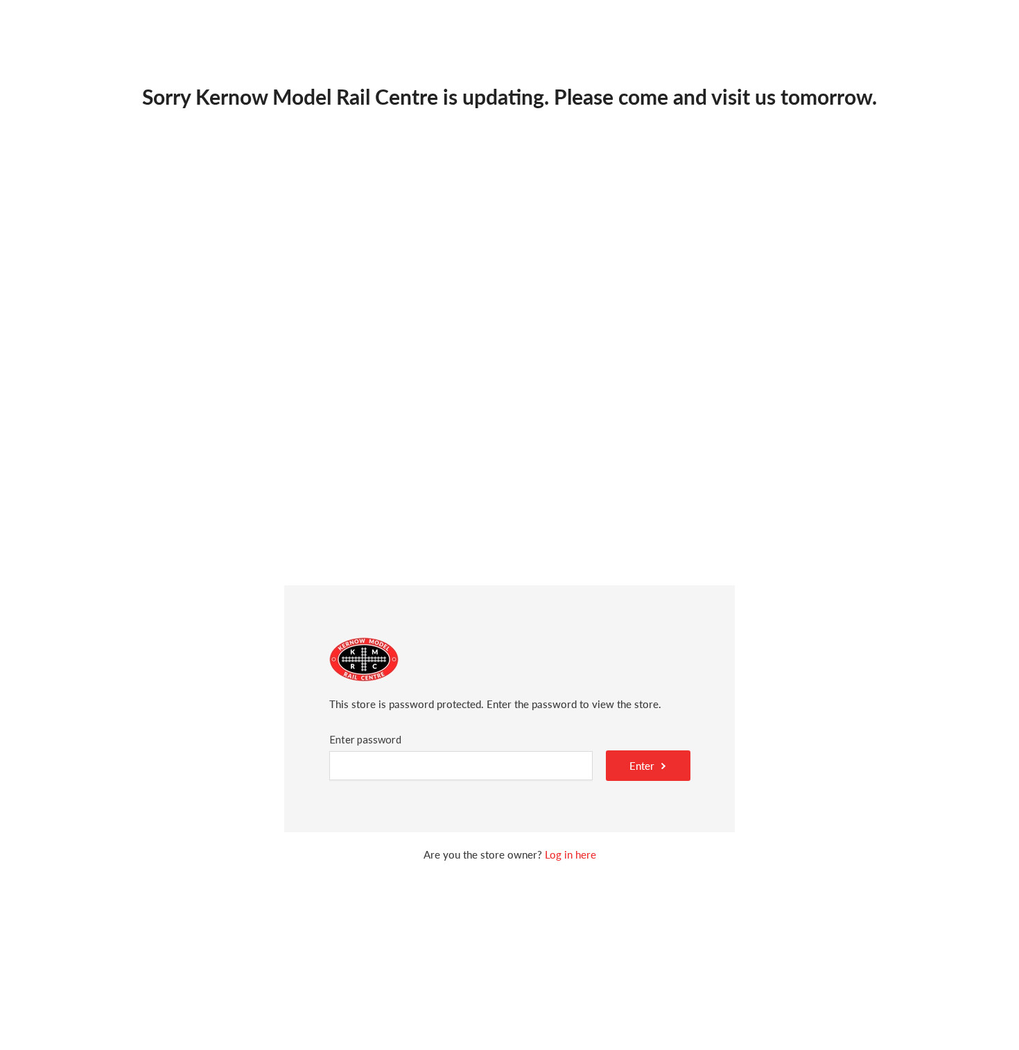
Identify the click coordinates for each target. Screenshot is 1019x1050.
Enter (641, 765)
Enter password (365, 739)
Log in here (570, 854)
